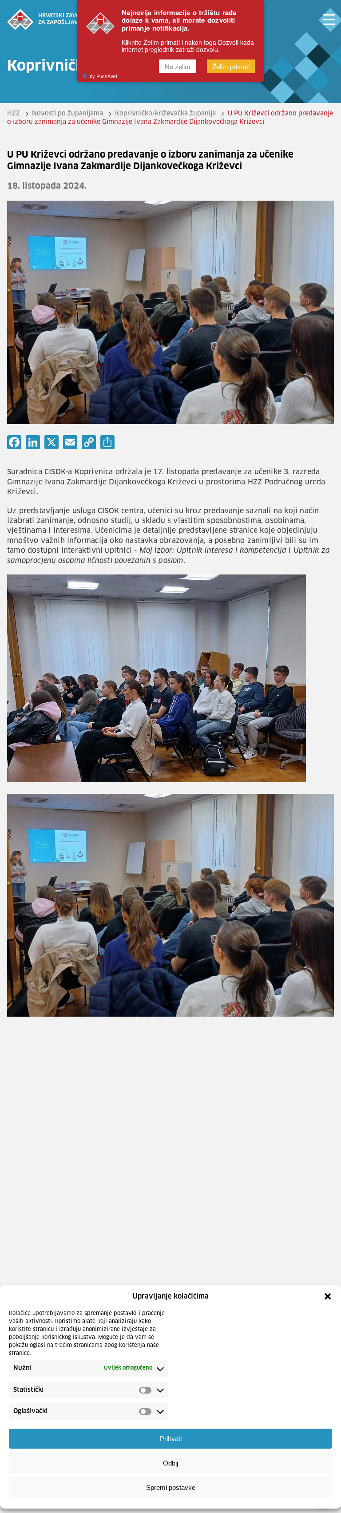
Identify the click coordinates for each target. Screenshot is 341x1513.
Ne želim (177, 66)
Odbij (170, 1463)
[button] (327, 1296)
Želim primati (231, 66)
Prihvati (171, 1438)
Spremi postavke (170, 1487)
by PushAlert (103, 75)
